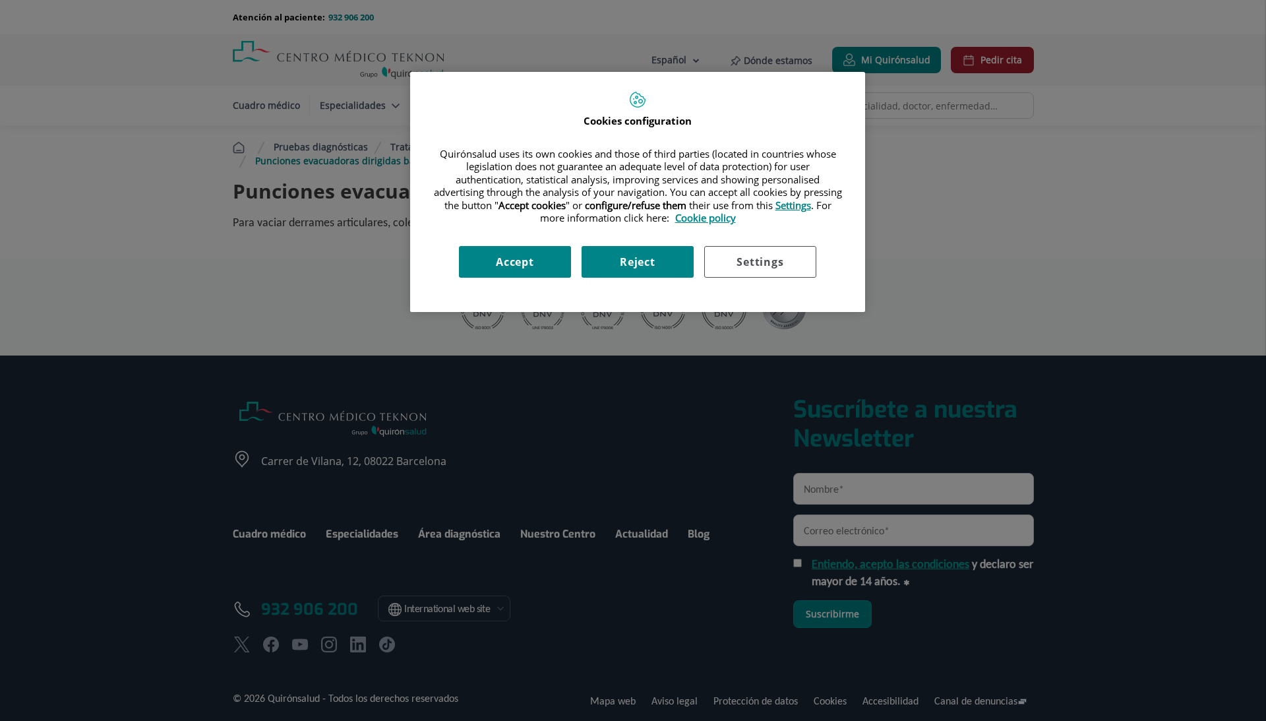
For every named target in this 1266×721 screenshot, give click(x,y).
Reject (637, 262)
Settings (760, 262)
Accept (515, 262)
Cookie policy (705, 217)
